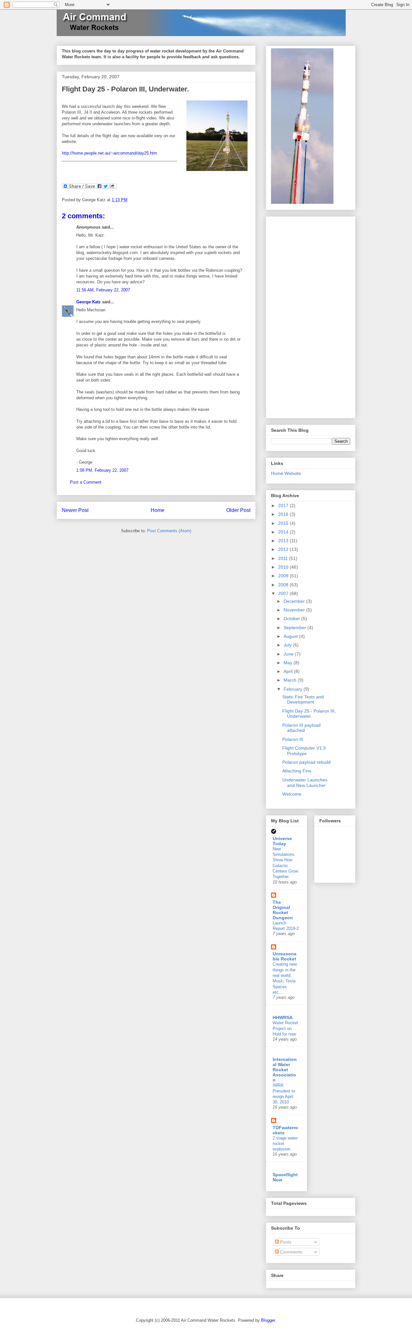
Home (157, 510)
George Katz (88, 301)
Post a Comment (85, 482)
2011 (283, 558)
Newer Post (75, 510)
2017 (284, 505)
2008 (284, 584)
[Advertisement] (297, 315)
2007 (284, 593)
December (295, 601)
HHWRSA (283, 1017)
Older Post (238, 510)
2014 (284, 531)
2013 (284, 540)
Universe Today (282, 841)
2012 (284, 549)
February (294, 689)
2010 (284, 567)
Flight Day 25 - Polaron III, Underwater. (125, 89)
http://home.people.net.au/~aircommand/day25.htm (109, 153)
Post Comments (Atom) (169, 530)
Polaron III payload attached (301, 728)
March (291, 680)
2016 (284, 514)
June (289, 654)
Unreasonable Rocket (284, 956)
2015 (284, 523)
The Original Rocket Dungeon (283, 910)
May (289, 662)
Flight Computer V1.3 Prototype (304, 750)
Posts (285, 1241)
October (292, 618)
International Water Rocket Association (285, 1069)
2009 (284, 575)
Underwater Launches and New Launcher (304, 782)
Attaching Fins (296, 770)
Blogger (268, 1320)
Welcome (291, 794)
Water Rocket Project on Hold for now (285, 1028)
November (295, 609)
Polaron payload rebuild (306, 762)
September (295, 627)
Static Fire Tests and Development (303, 699)
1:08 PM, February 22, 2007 (102, 470)
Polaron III (292, 739)
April (289, 671)
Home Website (286, 473)
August (291, 636)
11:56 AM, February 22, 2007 (103, 290)
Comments (290, 1251)
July (288, 645)
